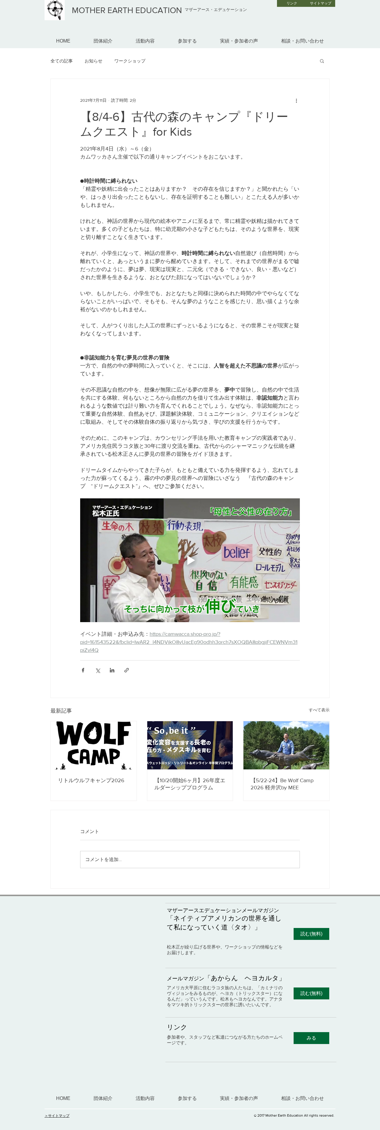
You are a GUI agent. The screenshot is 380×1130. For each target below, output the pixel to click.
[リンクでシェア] (126, 670)
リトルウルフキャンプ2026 (91, 780)
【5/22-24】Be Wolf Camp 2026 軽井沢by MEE (282, 784)
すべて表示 (319, 710)
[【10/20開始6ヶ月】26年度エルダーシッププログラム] (190, 745)
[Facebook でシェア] (83, 670)
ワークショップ (129, 60)
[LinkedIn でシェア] (112, 670)
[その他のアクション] (296, 100)
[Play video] (190, 560)
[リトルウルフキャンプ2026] (94, 745)
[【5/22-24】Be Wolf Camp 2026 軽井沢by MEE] (286, 745)
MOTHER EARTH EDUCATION (127, 10)
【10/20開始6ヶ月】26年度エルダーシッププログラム (189, 784)
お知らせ (93, 60)
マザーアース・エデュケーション (216, 9)
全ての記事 (61, 60)
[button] (322, 60)
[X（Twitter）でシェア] (97, 670)
